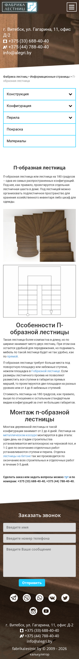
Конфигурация (19, 106)
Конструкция (18, 94)
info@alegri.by (17, 52)
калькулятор (39, 654)
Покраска (15, 129)
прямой (12, 356)
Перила (13, 117)
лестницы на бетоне (17, 456)
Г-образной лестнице (45, 371)
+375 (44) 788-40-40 (28, 46)
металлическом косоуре (20, 435)
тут (66, 477)
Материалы (16, 141)
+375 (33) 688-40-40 (28, 41)
